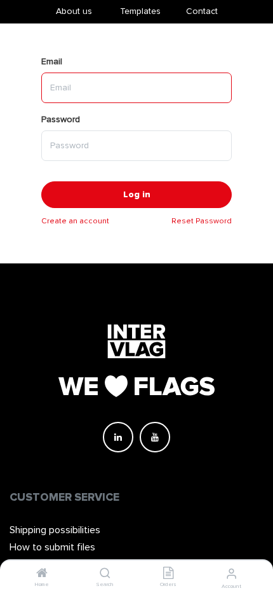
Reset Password (201, 221)
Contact (202, 11)
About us (74, 11)
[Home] (42, 574)
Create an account (75, 221)
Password (60, 119)
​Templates (140, 11)
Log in (136, 194)
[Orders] (168, 574)
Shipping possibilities (55, 530)
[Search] (105, 574)
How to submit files (52, 547)
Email (51, 61)
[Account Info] (231, 574)
